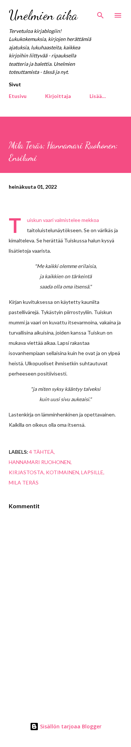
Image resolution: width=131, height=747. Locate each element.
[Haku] (100, 13)
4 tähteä (41, 452)
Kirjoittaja (58, 96)
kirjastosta (26, 472)
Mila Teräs (24, 482)
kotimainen (62, 472)
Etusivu (18, 96)
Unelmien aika (43, 15)
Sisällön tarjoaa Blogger (70, 726)
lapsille (92, 472)
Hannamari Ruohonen (40, 462)
